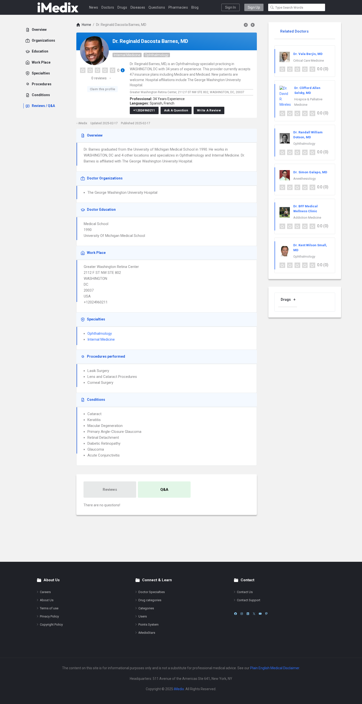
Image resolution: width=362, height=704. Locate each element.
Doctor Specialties (151, 592)
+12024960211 (144, 110)
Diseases (138, 7)
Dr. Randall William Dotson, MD (308, 134)
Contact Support (248, 600)
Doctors (107, 7)
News (93, 7)
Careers (45, 592)
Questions (156, 7)
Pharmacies (178, 7)
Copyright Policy (51, 624)
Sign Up (254, 7)
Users (142, 616)
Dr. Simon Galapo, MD (310, 172)
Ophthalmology (157, 55)
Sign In (230, 7)
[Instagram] (241, 613)
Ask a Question (176, 110)
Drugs (122, 7)
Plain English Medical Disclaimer (274, 668)
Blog (194, 7)
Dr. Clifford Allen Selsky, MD (307, 90)
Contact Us (245, 592)
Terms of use (49, 608)
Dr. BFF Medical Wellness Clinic (305, 208)
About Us (46, 600)
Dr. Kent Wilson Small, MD (310, 247)
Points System (148, 624)
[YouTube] (260, 613)
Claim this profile (102, 89)
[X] (254, 613)
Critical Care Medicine (308, 60)
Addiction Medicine (307, 217)
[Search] (272, 7)
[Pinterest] (266, 613)
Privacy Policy (49, 616)
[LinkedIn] (247, 613)
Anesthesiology (304, 178)
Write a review (209, 110)
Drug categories (149, 600)
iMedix (179, 689)
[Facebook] (235, 613)
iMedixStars (146, 632)
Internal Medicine (127, 55)
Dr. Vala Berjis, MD (308, 54)
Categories (146, 608)
